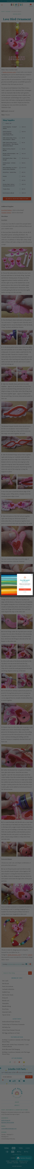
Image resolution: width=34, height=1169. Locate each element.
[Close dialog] (31, 574)
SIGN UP (25, 589)
